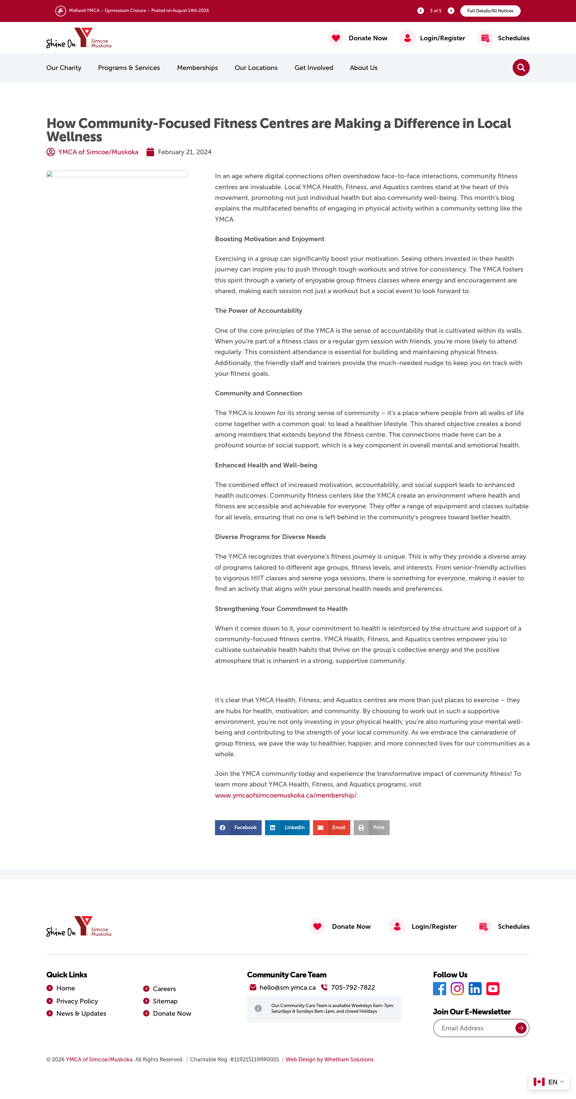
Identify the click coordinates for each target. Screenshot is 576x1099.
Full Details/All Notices (490, 10)
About (364, 67)
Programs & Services (129, 67)
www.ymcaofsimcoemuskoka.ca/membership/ (286, 795)
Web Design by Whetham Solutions (330, 1059)
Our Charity (63, 67)
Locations (256, 67)
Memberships (197, 67)
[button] (238, 827)
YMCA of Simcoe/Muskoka (99, 1059)
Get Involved (314, 67)
